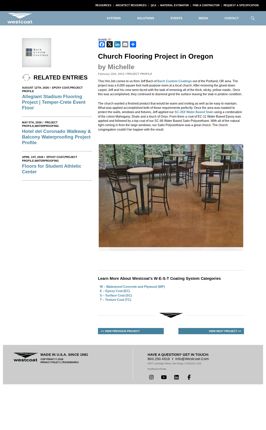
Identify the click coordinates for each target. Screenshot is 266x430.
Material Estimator (174, 5)
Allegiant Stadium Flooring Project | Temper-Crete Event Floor (53, 102)
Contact (232, 18)
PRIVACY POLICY (50, 416)
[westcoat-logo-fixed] (20, 18)
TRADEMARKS (70, 416)
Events (176, 18)
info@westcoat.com (192, 412)
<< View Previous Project (120, 384)
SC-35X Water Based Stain (193, 112)
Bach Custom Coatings (174, 81)
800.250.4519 (159, 412)
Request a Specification (241, 5)
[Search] (253, 18)
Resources (103, 5)
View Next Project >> (225, 384)
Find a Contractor (206, 5)
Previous (93, 224)
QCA (153, 5)
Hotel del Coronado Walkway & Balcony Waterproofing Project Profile (56, 137)
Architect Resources (131, 5)
